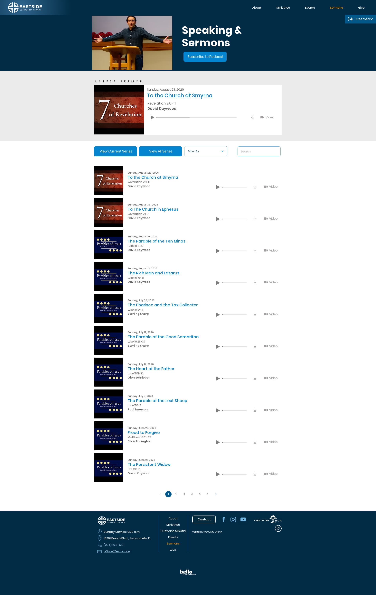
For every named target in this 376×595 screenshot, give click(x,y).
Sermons (173, 543)
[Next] (216, 494)
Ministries (173, 525)
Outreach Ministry (173, 531)
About (173, 518)
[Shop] (252, 117)
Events (173, 537)
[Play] (152, 117)
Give (173, 550)
